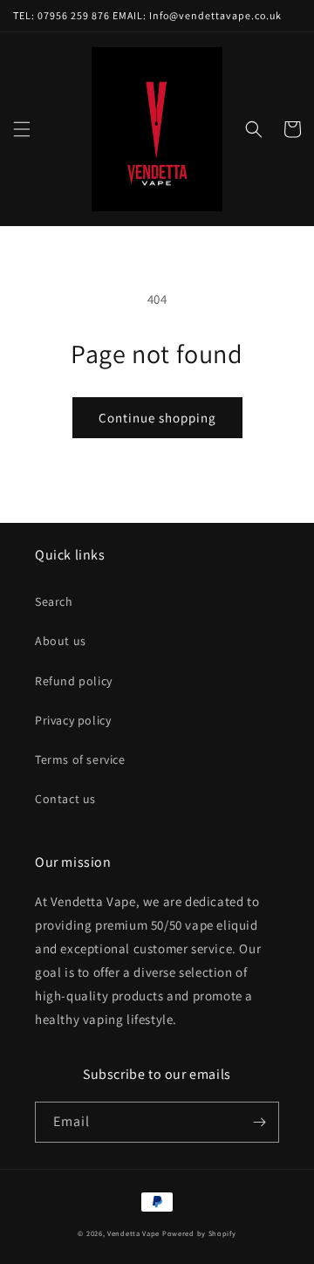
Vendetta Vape (133, 1233)
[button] (22, 129)
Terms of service (80, 759)
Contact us (65, 799)
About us (60, 641)
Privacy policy (73, 720)
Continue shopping (157, 417)
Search (54, 601)
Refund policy (74, 681)
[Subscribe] (259, 1122)
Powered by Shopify (199, 1233)
